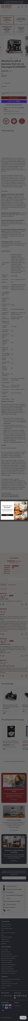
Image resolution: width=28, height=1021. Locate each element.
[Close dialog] (26, 502)
